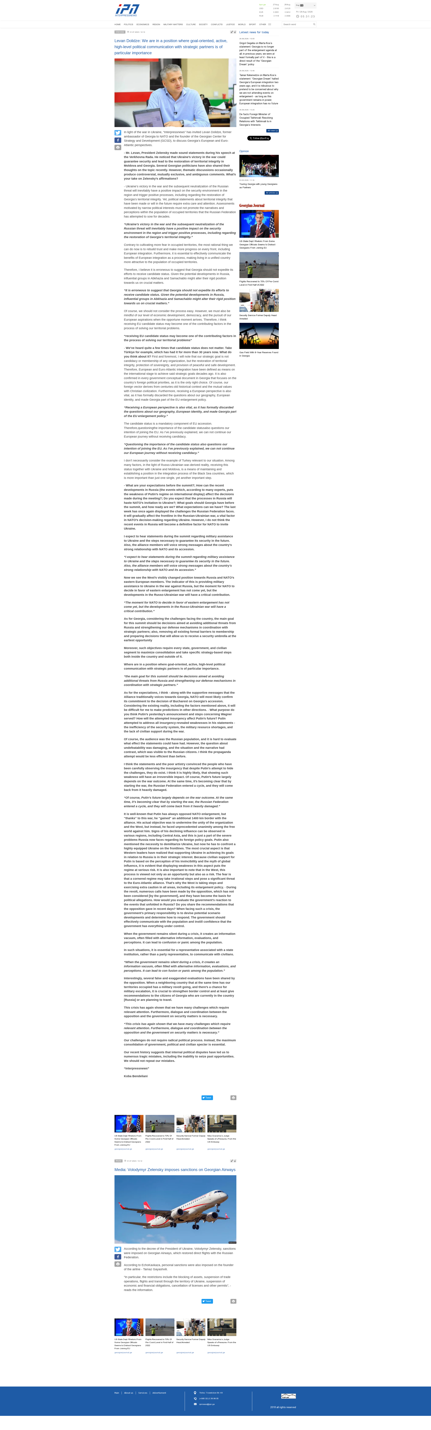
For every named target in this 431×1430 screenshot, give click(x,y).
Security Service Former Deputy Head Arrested (190, 1137)
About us (128, 1393)
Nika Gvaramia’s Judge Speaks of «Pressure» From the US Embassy (221, 1139)
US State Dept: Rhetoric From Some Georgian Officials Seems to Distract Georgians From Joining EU (127, 1140)
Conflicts (217, 24)
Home (117, 24)
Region (156, 24)
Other (262, 24)
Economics (143, 24)
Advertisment (159, 1393)
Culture (191, 24)
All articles (270, 193)
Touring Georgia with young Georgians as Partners (258, 186)
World (242, 24)
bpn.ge (262, 5)
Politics (128, 24)
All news (271, 130)
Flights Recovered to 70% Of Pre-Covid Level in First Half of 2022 (159, 1139)
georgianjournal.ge (123, 1149)
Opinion (244, 151)
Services (142, 1393)
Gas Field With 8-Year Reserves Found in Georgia (258, 354)
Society (203, 24)
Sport (252, 24)
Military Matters (173, 24)
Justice (230, 24)
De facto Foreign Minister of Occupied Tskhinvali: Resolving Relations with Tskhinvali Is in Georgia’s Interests (256, 119)
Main (116, 1393)
